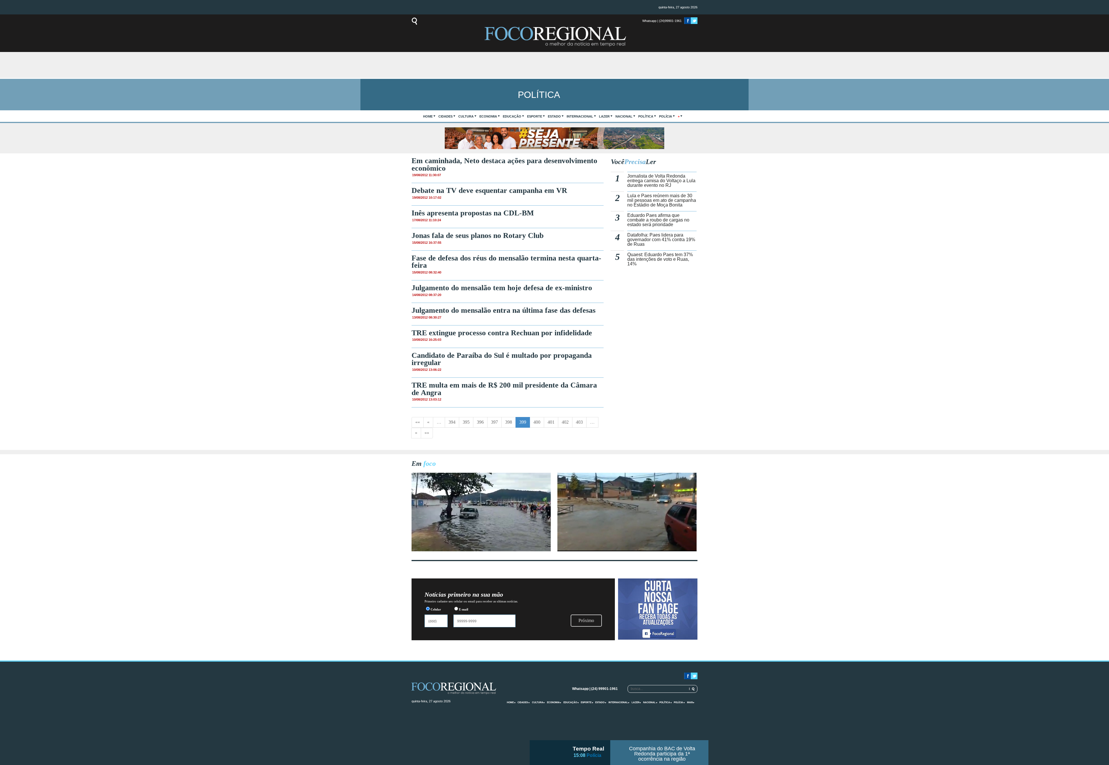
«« (417, 422)
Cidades (445, 116)
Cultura (466, 116)
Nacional (623, 116)
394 (452, 422)
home (428, 116)
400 (536, 422)
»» (427, 432)
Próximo (586, 620)
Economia (488, 116)
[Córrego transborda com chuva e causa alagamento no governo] (627, 549)
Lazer (604, 116)
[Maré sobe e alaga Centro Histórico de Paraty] (481, 549)
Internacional (580, 116)
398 (508, 422)
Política (645, 116)
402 (565, 422)
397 (494, 422)
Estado (554, 116)
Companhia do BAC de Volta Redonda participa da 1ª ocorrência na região (662, 754)
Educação (512, 116)
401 (551, 422)
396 (480, 422)
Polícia (665, 116)
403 (579, 422)
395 (466, 422)
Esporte (534, 116)
